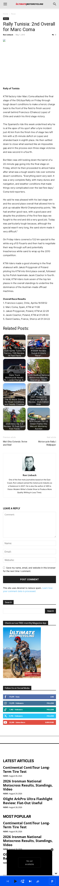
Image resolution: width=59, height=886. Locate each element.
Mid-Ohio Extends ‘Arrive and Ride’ (15, 443)
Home (5, 13)
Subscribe (49, 722)
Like (52, 697)
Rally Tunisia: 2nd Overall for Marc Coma (29, 26)
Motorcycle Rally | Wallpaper (47, 443)
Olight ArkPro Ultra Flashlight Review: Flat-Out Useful (27, 800)
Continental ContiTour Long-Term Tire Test (26, 769)
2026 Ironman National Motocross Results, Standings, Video (28, 785)
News (13, 13)
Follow (50, 703)
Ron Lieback (8, 35)
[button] (5, 4)
